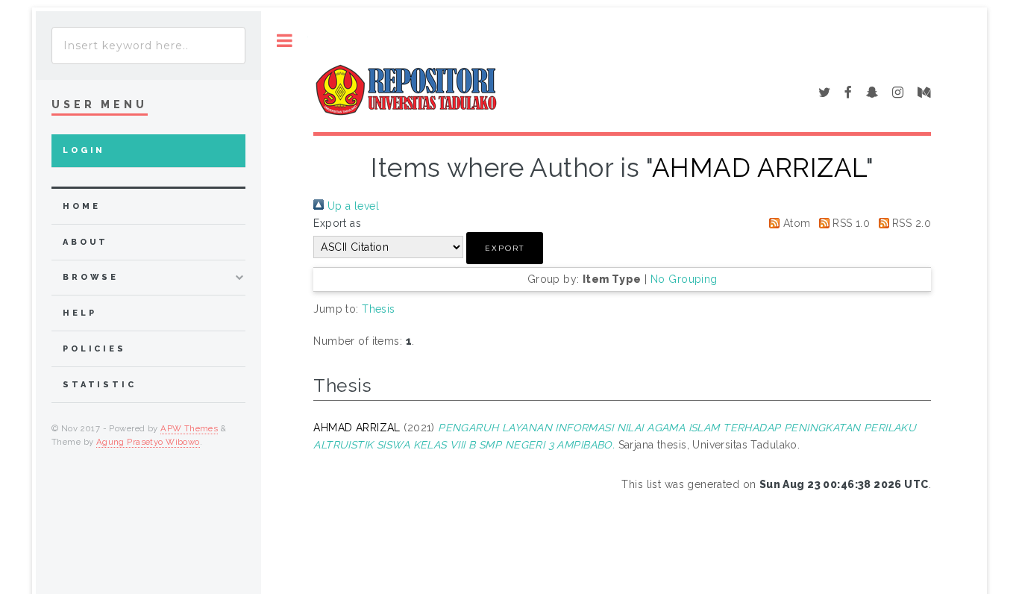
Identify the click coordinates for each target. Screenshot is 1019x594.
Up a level (351, 206)
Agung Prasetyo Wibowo (148, 442)
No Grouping (684, 279)
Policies (94, 349)
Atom (795, 223)
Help (79, 313)
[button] (504, 248)
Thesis (378, 309)
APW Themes (189, 428)
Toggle (284, 40)
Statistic (100, 385)
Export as (337, 223)
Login (84, 150)
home (81, 206)
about (85, 242)
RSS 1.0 (850, 223)
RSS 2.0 (910, 223)
